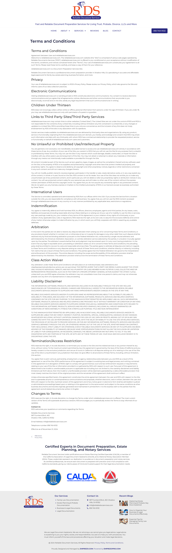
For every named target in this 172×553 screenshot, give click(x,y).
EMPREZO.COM (86, 549)
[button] (149, 31)
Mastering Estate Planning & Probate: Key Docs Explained (138, 503)
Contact (116, 31)
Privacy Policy (99, 543)
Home (54, 31)
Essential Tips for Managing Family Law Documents (138, 521)
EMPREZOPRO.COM (112, 549)
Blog (105, 31)
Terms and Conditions (114, 543)
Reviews (94, 31)
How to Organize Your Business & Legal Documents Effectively (138, 512)
